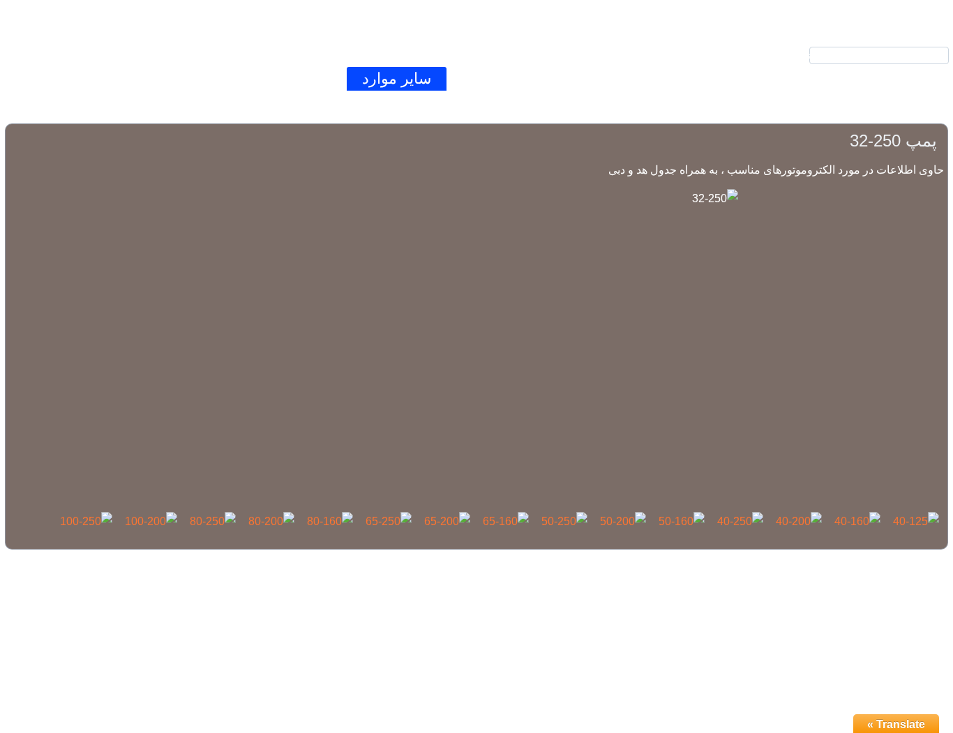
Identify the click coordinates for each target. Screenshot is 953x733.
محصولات (689, 78)
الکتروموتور (587, 78)
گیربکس (491, 78)
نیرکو (770, 78)
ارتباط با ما (293, 78)
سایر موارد (396, 78)
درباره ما (196, 78)
